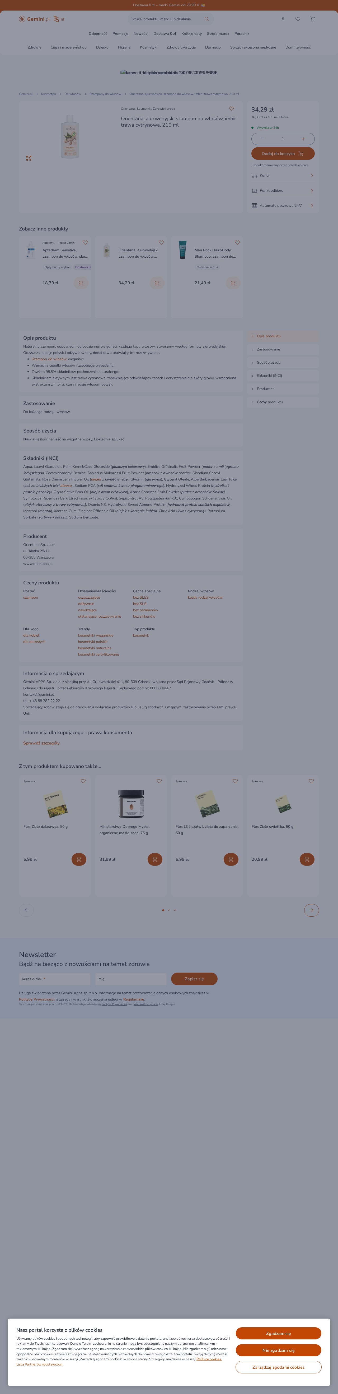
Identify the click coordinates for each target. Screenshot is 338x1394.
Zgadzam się (278, 1334)
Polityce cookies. (209, 1359)
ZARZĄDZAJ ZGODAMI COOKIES (278, 1367)
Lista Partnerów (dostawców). (40, 1364)
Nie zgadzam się (278, 1350)
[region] (169, 1352)
